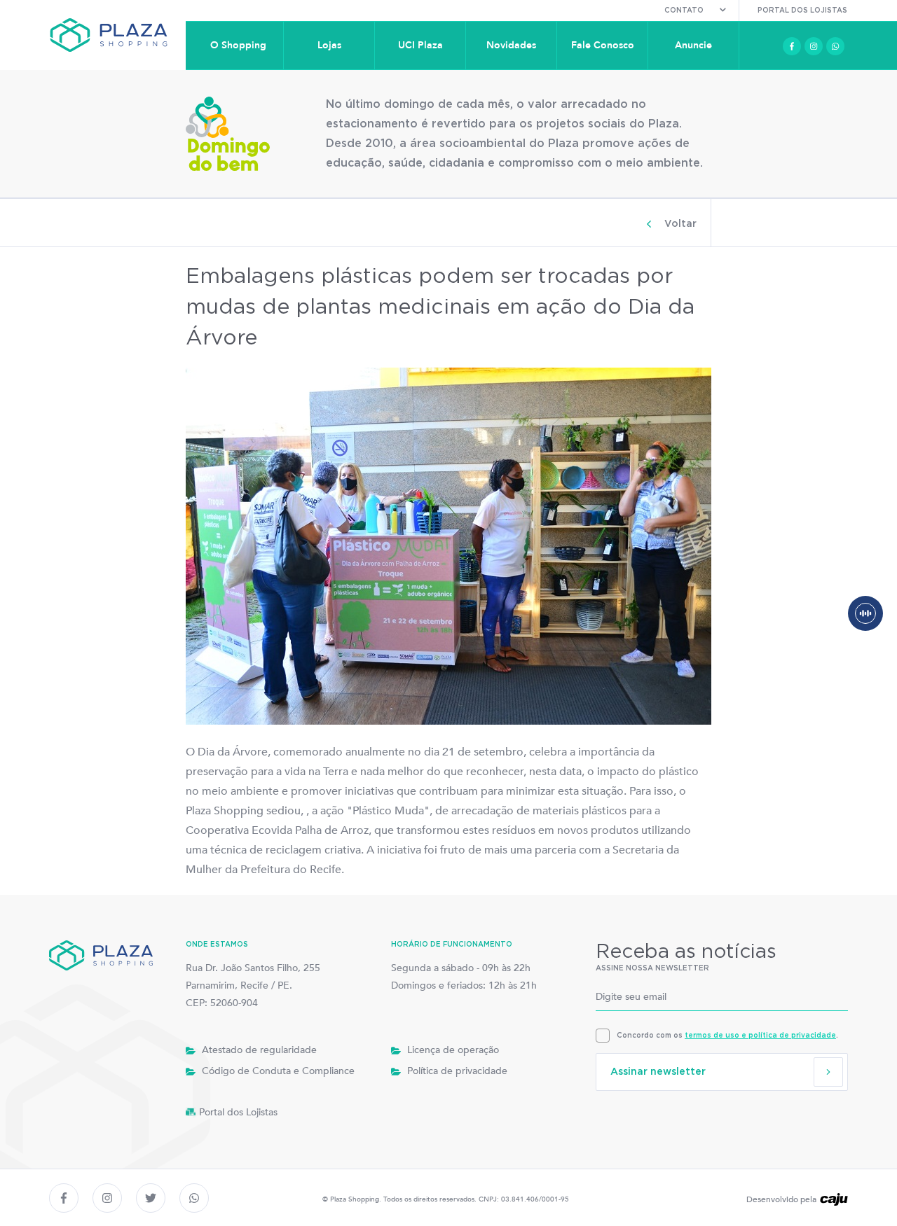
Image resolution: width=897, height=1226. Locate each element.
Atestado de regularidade (258, 1050)
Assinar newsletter (658, 1072)
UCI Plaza (420, 45)
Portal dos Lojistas (802, 10)
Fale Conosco (602, 45)
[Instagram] (813, 46)
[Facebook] (792, 46)
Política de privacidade (455, 1071)
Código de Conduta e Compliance (277, 1071)
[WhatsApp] (835, 46)
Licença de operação (451, 1050)
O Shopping (238, 45)
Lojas (329, 45)
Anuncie (693, 45)
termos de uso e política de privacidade (760, 1035)
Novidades (511, 45)
